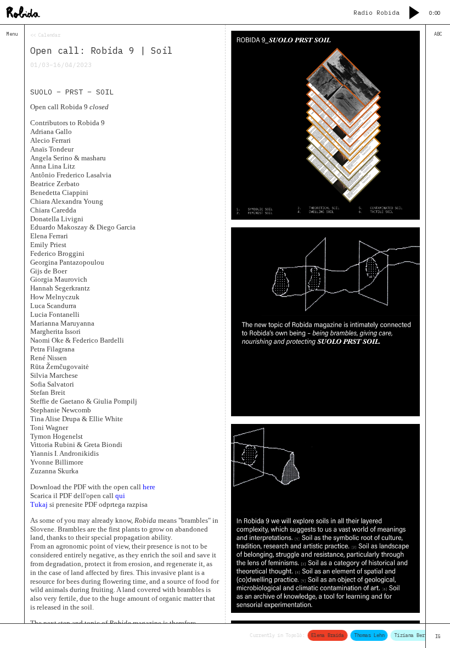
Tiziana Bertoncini (415, 635)
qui (120, 495)
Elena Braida (324, 635)
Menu (12, 34)
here (149, 487)
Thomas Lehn (366, 635)
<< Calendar (45, 35)
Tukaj (39, 504)
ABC (438, 34)
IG (438, 636)
